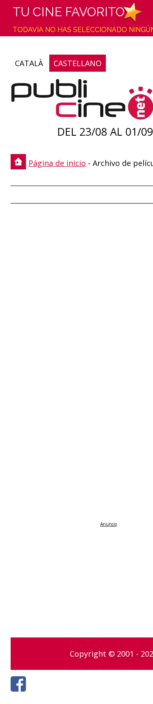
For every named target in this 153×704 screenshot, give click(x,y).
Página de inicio (57, 163)
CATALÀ (29, 63)
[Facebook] (20, 694)
